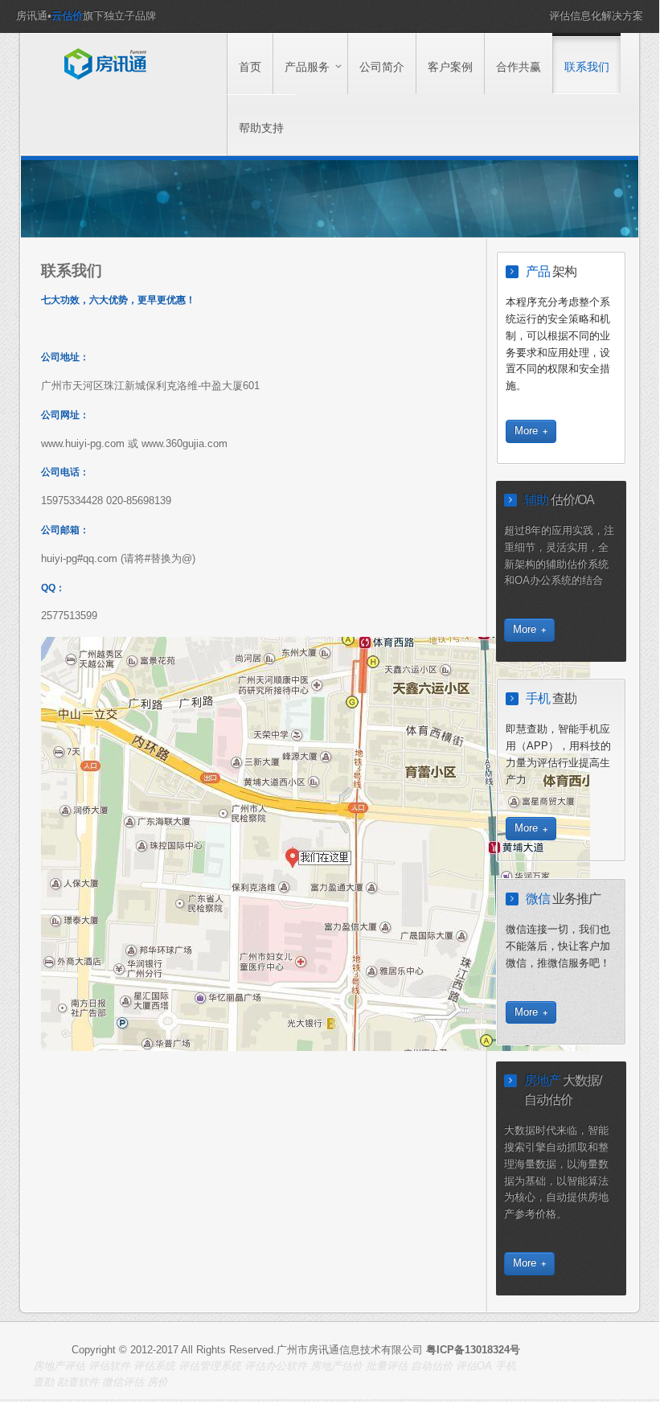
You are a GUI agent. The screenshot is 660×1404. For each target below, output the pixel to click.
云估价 (67, 16)
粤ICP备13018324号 (473, 1350)
